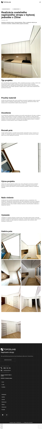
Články (3, 404)
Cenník (3, 399)
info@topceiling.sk (7, 370)
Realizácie (4, 394)
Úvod (3, 382)
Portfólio (3, 387)
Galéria (3, 397)
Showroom (4, 407)
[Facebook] (3, 415)
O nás (3, 384)
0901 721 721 (7, 368)
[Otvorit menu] (34, 2)
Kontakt (3, 409)
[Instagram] (7, 415)
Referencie (4, 402)
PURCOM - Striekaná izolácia (6, 378)
